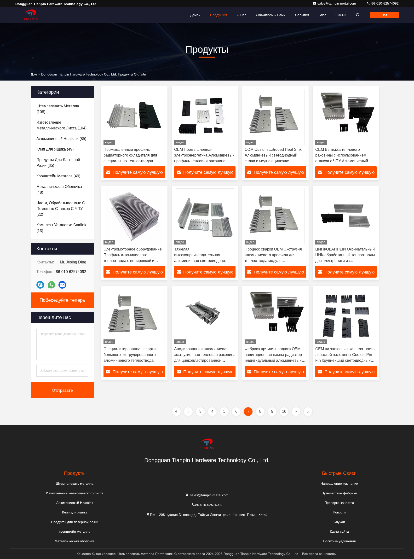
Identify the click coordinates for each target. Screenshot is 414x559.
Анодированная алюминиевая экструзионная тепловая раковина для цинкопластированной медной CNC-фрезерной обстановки (205, 360)
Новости (339, 512)
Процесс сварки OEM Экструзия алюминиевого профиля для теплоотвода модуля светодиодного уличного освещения (273, 260)
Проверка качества (339, 503)
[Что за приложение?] (51, 285)
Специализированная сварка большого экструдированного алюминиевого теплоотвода (130, 354)
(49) (55, 149)
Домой (195, 15)
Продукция (218, 15)
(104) (61, 125)
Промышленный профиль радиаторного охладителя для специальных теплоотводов (130, 155)
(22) (60, 208)
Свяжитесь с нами (271, 15)
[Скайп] (40, 285)
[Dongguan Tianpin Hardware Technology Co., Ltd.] (30, 15)
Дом (34, 74)
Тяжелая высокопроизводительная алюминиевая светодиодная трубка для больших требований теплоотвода (203, 260)
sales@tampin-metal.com (337, 3)
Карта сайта (339, 531)
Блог (322, 15)
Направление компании (339, 483)
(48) (59, 189)
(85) (61, 139)
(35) (58, 163)
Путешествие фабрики (339, 493)
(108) (57, 109)
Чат (384, 15)
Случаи (339, 522)
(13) (61, 228)
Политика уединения (339, 541)
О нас (241, 15)
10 (284, 411)
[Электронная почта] (62, 285)
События (302, 15)
